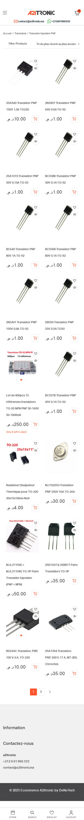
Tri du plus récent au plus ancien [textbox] (56, 44)
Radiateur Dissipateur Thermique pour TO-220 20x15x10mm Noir (22, 492)
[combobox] (58, 44)
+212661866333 (61, 21)
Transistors (20, 33)
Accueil (7, 33)
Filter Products (18, 43)
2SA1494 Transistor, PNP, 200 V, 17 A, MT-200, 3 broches (61, 658)
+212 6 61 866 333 (16, 761)
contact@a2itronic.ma (31, 21)
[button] (36, 61)
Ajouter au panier (35, 119)
